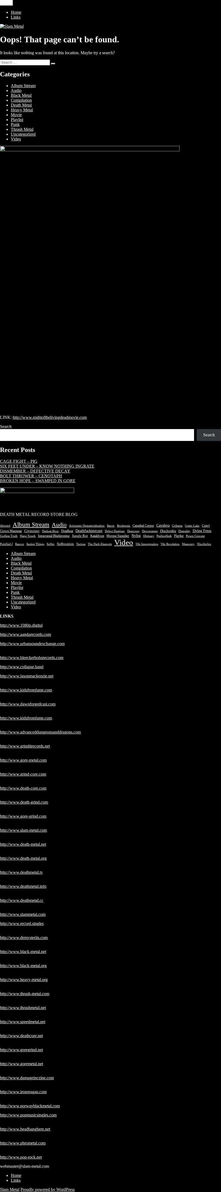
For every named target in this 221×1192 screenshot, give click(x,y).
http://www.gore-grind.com (23, 816)
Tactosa (80, 544)
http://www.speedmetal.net (22, 1021)
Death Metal (21, 105)
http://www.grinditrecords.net (25, 746)
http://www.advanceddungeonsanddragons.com (40, 732)
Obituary (148, 536)
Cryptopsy (32, 531)
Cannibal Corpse (143, 525)
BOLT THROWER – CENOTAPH (31, 476)
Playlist (17, 119)
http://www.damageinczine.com (27, 1077)
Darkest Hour (50, 531)
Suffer (50, 544)
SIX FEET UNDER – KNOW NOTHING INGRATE (47, 466)
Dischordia (168, 531)
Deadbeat (67, 531)
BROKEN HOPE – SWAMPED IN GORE (37, 480)
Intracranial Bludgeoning (54, 535)
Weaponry (188, 544)
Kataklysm (97, 535)
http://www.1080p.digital (21, 625)
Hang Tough (28, 536)
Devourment (150, 531)
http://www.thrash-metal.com (24, 993)
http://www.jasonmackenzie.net (26, 676)
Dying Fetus (202, 531)
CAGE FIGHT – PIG (18, 461)
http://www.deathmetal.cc (21, 900)
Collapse (177, 525)
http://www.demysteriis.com (24, 937)
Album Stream (23, 85)
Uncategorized (23, 134)
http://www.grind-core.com (23, 774)
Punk (15, 124)
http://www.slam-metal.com (23, 830)
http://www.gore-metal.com (23, 760)
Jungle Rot (80, 536)
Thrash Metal (22, 129)
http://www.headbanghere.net (25, 1129)
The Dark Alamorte (100, 544)
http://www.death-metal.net (23, 844)
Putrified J (6, 544)
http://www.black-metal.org (23, 965)
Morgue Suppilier (117, 535)
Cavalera (163, 525)
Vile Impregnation (147, 544)
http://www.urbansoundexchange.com (32, 643)
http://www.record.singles (22, 923)
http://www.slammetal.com (23, 914)
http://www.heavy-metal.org (24, 979)
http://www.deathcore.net (21, 1035)
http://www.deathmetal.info (23, 886)
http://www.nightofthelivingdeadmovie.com (50, 417)
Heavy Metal (22, 110)
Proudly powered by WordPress (47, 1189)
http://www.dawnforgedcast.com (28, 704)
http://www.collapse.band (21, 666)
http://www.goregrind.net (21, 1049)
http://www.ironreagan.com (23, 1092)
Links (15, 17)
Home (16, 12)
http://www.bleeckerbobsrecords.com (31, 657)
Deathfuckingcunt (88, 531)
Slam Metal (9, 1189)
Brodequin (123, 525)
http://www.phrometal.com (23, 1143)
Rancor (19, 544)
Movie (16, 114)
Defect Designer (115, 531)
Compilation (21, 100)
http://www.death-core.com (23, 788)
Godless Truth (9, 536)
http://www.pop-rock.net (21, 1157)
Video (16, 139)
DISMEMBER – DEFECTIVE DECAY (35, 471)
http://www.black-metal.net (23, 951)
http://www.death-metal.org (23, 858)
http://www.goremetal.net (21, 1063)
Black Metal (21, 95)
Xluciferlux (204, 544)
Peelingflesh (164, 536)
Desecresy (133, 531)
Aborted (5, 525)
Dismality (184, 531)
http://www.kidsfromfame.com (26, 690)
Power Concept (195, 536)
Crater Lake (192, 525)
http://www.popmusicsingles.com (28, 1115)
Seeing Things (35, 544)
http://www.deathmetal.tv (21, 872)
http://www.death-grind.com (24, 802)
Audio (16, 90)
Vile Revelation (170, 544)
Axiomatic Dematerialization (87, 525)
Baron (111, 525)
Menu (6, 3)
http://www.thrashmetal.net (23, 1007)
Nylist (136, 536)
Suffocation (65, 544)
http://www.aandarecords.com (25, 634)
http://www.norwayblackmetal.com (30, 1106)
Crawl (206, 525)
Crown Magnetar (11, 531)
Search (6, 426)
